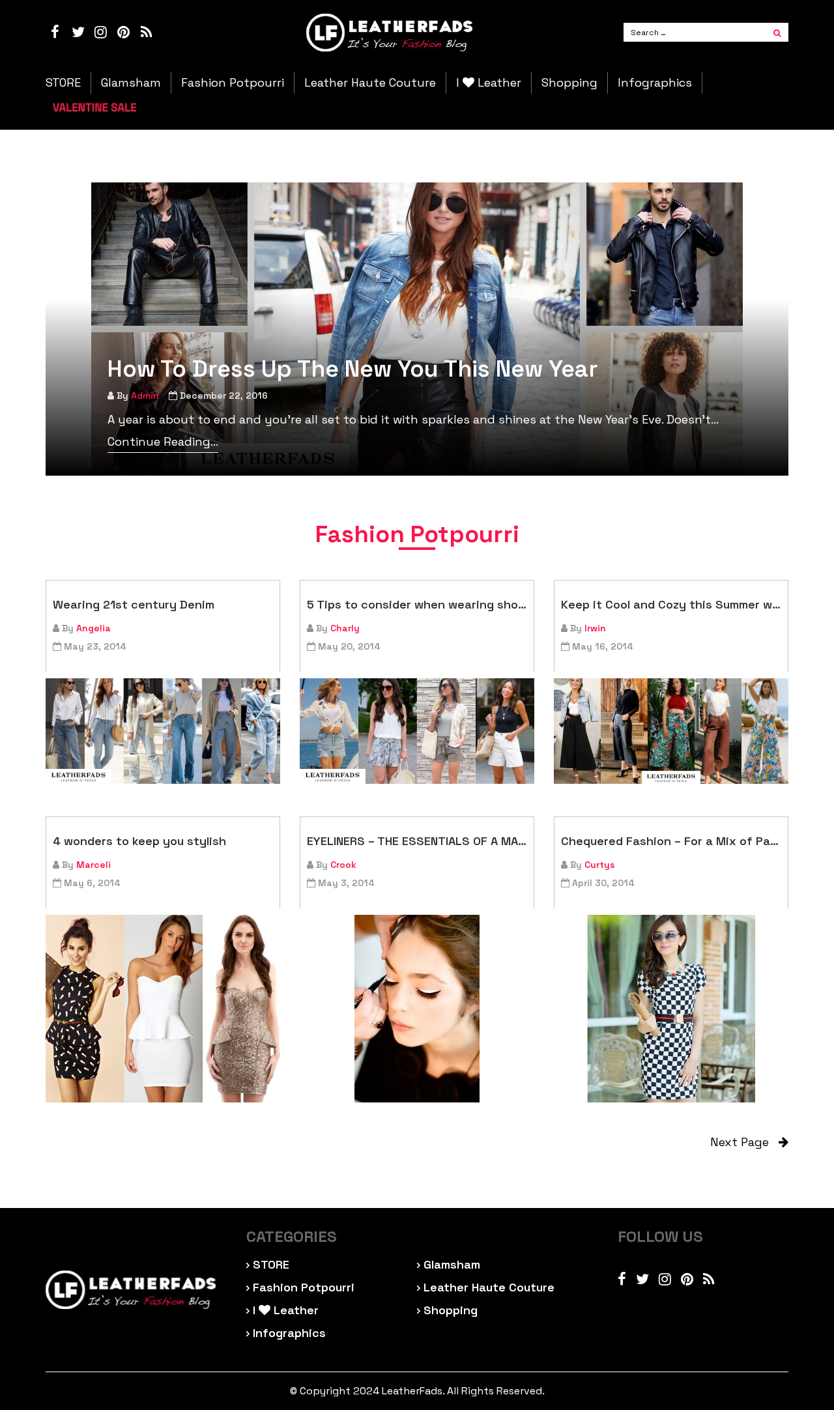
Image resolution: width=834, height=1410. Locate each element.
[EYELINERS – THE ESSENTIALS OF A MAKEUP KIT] (417, 1008)
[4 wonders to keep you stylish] (163, 1008)
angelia (93, 628)
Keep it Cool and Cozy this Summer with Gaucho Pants (671, 604)
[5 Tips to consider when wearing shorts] (417, 731)
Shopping (569, 82)
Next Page (744, 1141)
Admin (145, 395)
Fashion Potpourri (232, 82)
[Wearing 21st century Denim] (163, 731)
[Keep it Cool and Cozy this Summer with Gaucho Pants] (671, 731)
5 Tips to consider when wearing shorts (417, 604)
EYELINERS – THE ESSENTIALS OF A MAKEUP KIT (417, 840)
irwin (595, 628)
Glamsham (131, 82)
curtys (599, 864)
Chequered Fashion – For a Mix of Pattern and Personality (671, 840)
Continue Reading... (163, 441)
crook (343, 864)
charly (345, 628)
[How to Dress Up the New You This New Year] (417, 329)
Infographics (655, 82)
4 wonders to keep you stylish (139, 840)
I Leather (488, 82)
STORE (63, 82)
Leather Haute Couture (370, 82)
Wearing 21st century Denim (133, 604)
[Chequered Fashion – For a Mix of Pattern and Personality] (671, 1008)
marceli (93, 864)
